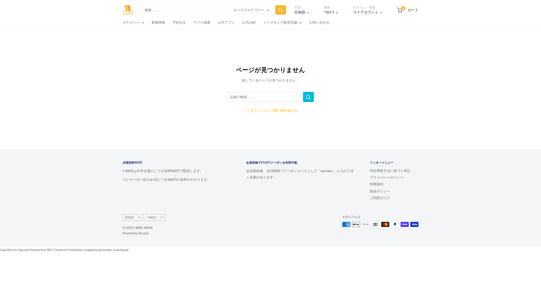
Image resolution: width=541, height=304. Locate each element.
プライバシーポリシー (387, 177)
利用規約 (376, 184)
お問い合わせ (319, 22)
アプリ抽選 (201, 22)
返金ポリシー (380, 191)
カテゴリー (131, 22)
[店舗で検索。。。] (308, 97)
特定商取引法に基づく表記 (390, 170)
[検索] (280, 10)
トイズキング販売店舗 (280, 22)
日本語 (129, 217)
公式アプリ (226, 22)
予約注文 (179, 22)
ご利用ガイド (380, 198)
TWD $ (152, 217)
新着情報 (158, 22)
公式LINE (249, 22)
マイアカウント (366, 12)
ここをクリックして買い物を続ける (270, 110)
